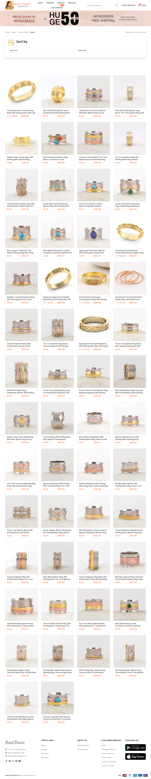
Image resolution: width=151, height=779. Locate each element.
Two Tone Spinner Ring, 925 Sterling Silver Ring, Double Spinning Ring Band (127, 159)
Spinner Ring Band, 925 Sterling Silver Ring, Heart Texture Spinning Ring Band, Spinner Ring (93, 485)
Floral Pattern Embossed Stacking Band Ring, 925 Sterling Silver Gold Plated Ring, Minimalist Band (93, 300)
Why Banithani (82, 749)
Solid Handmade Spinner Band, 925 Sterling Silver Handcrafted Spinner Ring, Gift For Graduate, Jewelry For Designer (20, 627)
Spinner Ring (23, 32)
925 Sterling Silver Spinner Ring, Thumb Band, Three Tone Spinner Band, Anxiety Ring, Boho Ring (129, 672)
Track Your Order (107, 766)
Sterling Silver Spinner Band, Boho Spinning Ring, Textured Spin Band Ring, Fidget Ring (57, 672)
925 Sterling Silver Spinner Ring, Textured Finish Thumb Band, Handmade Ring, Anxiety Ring (92, 672)
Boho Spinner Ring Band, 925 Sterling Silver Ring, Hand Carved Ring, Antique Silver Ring (93, 439)
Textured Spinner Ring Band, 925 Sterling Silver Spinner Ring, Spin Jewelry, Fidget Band (129, 532)
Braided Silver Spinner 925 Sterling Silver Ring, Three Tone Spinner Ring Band (128, 485)
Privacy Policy (106, 757)
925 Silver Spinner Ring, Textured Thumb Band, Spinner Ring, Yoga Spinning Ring (129, 579)
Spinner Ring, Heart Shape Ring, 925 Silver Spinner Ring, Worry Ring (20, 439)
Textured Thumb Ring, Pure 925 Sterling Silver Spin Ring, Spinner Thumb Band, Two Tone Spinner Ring (20, 720)
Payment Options (107, 753)
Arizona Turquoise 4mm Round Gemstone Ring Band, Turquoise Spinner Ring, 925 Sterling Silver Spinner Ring (57, 720)
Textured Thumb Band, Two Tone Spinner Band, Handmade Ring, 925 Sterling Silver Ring (93, 159)
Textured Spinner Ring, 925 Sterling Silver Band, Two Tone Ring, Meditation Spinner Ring (20, 579)
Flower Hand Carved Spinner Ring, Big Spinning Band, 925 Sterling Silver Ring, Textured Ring (93, 392)
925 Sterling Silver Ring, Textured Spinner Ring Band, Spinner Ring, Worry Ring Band (93, 532)
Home (7, 32)
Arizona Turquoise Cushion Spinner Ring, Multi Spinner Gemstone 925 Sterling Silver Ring (93, 206)
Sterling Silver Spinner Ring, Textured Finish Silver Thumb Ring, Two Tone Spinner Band (21, 672)
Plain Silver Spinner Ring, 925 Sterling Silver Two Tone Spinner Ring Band (56, 579)
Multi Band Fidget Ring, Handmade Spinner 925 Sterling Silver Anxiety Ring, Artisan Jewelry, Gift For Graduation (20, 393)
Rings (14, 32)
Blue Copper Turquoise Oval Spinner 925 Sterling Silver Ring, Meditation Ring (20, 252)
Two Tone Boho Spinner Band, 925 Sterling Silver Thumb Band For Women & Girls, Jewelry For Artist (92, 627)
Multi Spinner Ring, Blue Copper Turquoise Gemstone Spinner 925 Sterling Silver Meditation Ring (57, 252)
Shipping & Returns (108, 749)
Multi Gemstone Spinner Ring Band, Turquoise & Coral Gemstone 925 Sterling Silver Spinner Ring (55, 160)
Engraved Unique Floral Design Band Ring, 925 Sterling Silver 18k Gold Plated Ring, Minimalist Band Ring (57, 300)
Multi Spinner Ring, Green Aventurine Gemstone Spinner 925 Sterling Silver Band (128, 625)
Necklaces (45, 753)
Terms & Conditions (108, 762)
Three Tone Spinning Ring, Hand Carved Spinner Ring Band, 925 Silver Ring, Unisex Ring (56, 392)
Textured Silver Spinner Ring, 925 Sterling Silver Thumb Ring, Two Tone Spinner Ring (57, 625)
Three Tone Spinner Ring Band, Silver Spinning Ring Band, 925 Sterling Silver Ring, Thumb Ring (128, 346)
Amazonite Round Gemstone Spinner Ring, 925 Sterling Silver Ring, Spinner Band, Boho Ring (56, 206)
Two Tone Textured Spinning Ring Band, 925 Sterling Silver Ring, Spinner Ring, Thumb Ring (21, 485)
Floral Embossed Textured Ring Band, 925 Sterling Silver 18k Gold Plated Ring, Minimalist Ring (21, 112)
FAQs (103, 745)
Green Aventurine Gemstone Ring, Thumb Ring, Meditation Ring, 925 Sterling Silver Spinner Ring (128, 207)
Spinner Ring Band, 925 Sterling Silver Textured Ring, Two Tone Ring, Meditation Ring (56, 485)
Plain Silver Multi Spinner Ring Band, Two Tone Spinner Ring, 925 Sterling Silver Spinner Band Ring (129, 112)
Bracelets (44, 757)
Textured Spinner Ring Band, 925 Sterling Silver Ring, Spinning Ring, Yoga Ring (93, 579)
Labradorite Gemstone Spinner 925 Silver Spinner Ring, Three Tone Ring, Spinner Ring (92, 112)
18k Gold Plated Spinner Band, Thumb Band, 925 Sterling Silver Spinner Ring (56, 112)
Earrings (44, 749)
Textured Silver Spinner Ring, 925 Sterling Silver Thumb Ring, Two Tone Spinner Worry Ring (21, 206)
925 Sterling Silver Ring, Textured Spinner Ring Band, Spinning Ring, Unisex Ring (129, 392)
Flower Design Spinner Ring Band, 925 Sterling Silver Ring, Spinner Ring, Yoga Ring (57, 532)
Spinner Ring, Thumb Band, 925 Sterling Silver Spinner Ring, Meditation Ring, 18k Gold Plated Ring (20, 160)
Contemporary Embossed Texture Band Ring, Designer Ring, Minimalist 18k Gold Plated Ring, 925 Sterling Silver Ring (129, 254)
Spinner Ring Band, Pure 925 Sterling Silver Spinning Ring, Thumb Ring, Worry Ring (127, 439)
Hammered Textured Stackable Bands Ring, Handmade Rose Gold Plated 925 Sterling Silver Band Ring (128, 300)
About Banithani (83, 745)
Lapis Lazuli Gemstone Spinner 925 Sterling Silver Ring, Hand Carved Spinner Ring (92, 252)
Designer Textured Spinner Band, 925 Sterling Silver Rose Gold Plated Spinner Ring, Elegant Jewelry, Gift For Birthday (21, 300)
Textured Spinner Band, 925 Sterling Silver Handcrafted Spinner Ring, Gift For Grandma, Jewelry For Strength (20, 347)
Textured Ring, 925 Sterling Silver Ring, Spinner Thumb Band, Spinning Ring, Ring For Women (57, 439)
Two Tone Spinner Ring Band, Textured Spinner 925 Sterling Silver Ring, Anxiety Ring (55, 346)
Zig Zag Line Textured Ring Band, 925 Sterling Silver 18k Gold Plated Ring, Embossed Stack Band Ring (93, 346)
